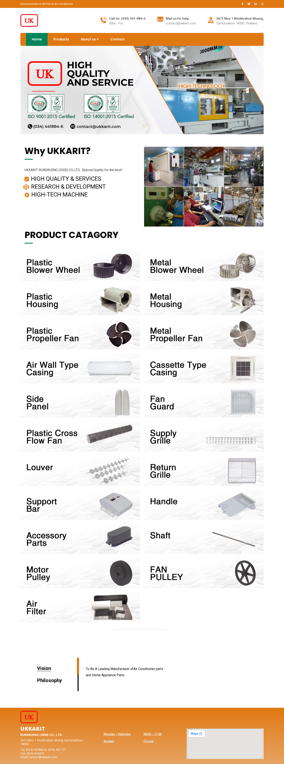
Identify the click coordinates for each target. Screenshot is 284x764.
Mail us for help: (178, 18)
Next (261, 88)
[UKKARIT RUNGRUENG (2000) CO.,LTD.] (29, 20)
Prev (23, 88)
